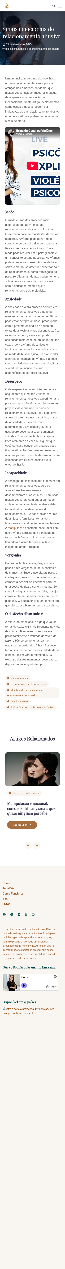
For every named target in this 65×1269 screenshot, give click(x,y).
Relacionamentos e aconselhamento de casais (32, 48)
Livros (6, 903)
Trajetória (9, 888)
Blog (5, 898)
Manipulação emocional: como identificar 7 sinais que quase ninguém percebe (31, 808)
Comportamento (20, 678)
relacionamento (19, 701)
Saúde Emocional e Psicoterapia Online (32, 707)
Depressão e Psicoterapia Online (29, 684)
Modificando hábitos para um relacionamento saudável (25, 693)
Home (6, 883)
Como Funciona (13, 893)
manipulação (16, 528)
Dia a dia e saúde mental (26, 793)
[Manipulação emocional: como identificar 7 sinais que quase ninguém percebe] (32, 768)
